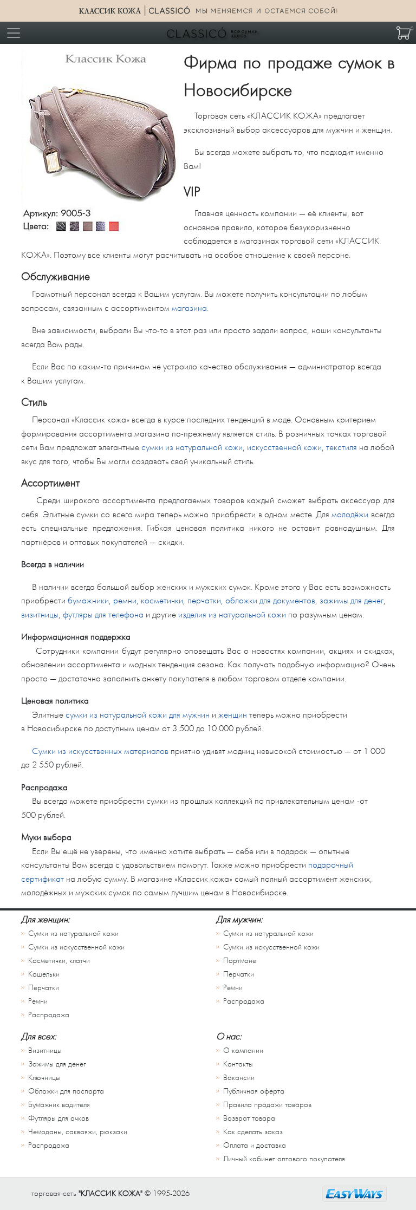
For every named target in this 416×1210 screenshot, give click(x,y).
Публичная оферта (253, 1091)
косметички (162, 600)
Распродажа (48, 1014)
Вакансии (239, 1077)
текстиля (341, 447)
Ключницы (44, 1077)
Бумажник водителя (59, 1104)
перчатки (204, 600)
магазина (189, 308)
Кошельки (44, 974)
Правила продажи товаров (267, 1104)
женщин (232, 715)
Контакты (238, 1064)
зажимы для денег (352, 600)
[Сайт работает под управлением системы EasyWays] (354, 1194)
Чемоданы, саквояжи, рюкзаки (77, 1131)
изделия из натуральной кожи (232, 614)
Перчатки (43, 987)
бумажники (88, 600)
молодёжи (350, 514)
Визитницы (45, 1050)
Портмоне (239, 960)
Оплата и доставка (254, 1145)
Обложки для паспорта (66, 1091)
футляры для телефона (103, 614)
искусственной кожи (284, 447)
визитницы (39, 614)
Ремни (38, 1001)
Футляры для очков (58, 1118)
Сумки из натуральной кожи (73, 933)
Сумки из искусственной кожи (76, 947)
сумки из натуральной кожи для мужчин (138, 715)
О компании (243, 1050)
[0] (403, 33)
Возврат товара (249, 1118)
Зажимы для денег (57, 1064)
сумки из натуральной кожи (192, 447)
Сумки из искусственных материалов (100, 751)
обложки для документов (270, 600)
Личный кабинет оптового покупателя (284, 1158)
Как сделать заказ (253, 1131)
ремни (124, 600)
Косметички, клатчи (59, 960)
